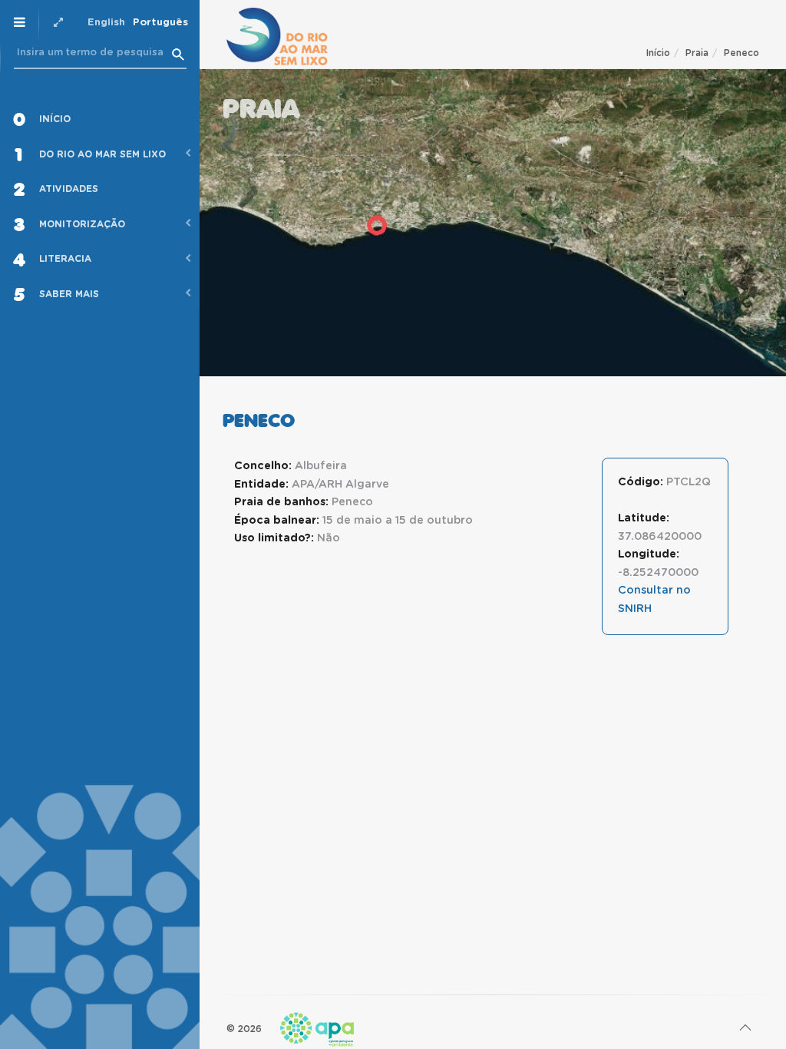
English (106, 23)
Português (160, 23)
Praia (696, 53)
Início (658, 53)
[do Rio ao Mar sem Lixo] (277, 36)
